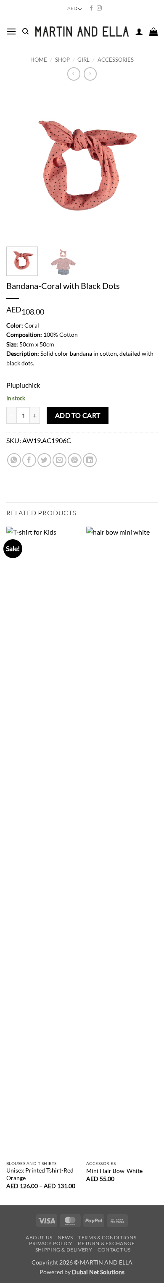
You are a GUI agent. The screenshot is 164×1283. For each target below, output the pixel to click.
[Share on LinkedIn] (90, 460)
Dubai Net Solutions (98, 1271)
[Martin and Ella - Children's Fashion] (82, 31)
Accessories (116, 59)
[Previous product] (90, 73)
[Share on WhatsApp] (14, 460)
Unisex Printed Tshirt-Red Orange (40, 1174)
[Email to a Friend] (59, 460)
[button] (11, 31)
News (65, 1237)
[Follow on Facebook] (91, 8)
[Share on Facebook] (29, 460)
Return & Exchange (106, 1243)
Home (38, 59)
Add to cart (78, 415)
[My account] (139, 31)
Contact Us (114, 1249)
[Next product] (73, 73)
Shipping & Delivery (64, 1249)
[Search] (25, 31)
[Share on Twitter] (44, 460)
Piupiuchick (23, 385)
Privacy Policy (51, 1243)
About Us (39, 1237)
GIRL (83, 59)
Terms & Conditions (107, 1237)
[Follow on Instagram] (99, 8)
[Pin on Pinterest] (75, 460)
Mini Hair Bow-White (114, 1171)
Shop (62, 59)
